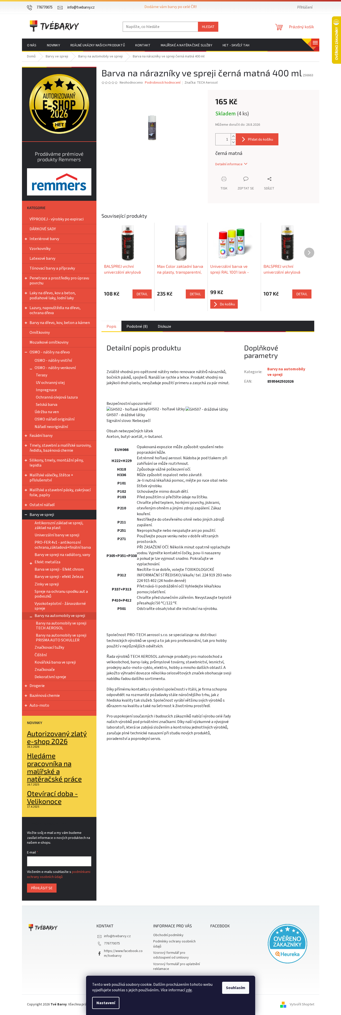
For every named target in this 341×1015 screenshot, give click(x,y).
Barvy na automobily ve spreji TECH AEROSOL (61, 625)
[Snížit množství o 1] (233, 142)
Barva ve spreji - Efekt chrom (59, 569)
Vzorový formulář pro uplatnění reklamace (176, 966)
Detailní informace (229, 164)
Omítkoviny (40, 332)
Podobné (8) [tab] (137, 326)
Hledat (208, 26)
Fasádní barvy (41, 435)
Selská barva (46, 404)
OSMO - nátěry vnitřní (53, 360)
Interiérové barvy (44, 239)
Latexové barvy (42, 258)
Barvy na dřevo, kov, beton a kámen (60, 322)
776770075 (112, 943)
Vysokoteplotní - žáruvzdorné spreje (60, 606)
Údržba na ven (47, 412)
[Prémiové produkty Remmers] (59, 181)
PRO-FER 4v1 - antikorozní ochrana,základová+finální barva (63, 545)
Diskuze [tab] (164, 326)
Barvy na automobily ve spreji (60, 615)
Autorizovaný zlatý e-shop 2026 (57, 737)
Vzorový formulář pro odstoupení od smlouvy (171, 955)
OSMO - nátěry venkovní (55, 368)
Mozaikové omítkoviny (49, 342)
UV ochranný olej (50, 382)
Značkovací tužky (49, 647)
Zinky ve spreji (47, 584)
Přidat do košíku (260, 139)
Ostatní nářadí (42, 505)
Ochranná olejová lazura (57, 397)
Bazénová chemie (45, 695)
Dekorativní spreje (50, 677)
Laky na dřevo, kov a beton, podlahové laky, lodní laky (53, 295)
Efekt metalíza (47, 562)
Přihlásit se (42, 888)
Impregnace (46, 390)
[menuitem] (32, 45)
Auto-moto (39, 705)
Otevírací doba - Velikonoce (52, 797)
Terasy (41, 375)
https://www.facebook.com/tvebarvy (123, 953)
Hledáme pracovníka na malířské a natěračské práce (54, 767)
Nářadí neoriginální (51, 427)
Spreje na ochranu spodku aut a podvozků (61, 594)
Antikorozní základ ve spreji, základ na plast (59, 525)
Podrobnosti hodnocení (162, 82)
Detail (142, 294)
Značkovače (45, 669)
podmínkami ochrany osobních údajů (58, 874)
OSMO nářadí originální (54, 419)
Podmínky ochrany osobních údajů (174, 944)
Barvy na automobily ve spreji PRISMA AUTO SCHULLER (61, 638)
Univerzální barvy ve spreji (57, 535)
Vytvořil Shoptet (302, 1004)
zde (189, 990)
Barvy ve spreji (42, 514)
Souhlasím (235, 988)
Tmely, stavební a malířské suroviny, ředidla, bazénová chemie (60, 448)
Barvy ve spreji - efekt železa (59, 576)
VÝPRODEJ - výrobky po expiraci (57, 219)
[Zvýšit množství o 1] (233, 136)
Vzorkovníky (40, 248)
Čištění (41, 655)
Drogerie (37, 686)
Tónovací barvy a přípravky (52, 268)
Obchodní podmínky (168, 935)
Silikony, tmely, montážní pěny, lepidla (57, 462)
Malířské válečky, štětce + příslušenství (51, 477)
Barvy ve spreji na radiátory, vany (62, 555)
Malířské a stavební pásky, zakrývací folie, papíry (60, 492)
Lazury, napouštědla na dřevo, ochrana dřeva (55, 310)
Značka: (201, 82)
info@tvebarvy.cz (117, 936)
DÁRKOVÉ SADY (43, 229)
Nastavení (105, 1003)
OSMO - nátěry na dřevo (50, 352)
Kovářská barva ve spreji (55, 662)
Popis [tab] (111, 326)
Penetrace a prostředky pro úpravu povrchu (59, 280)
